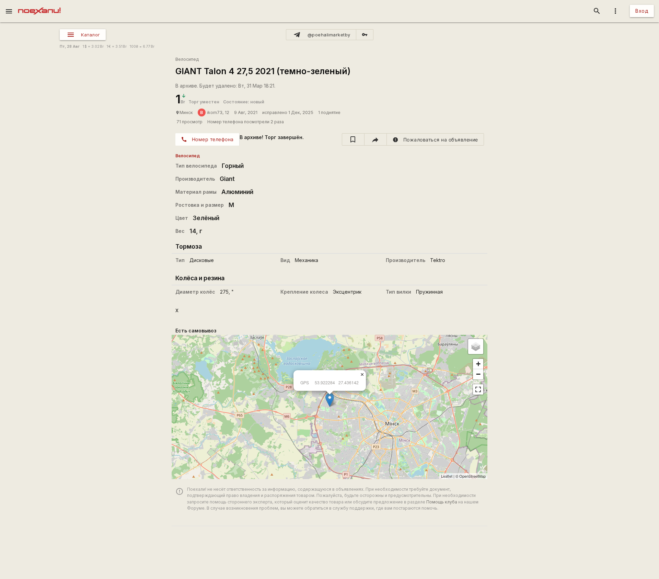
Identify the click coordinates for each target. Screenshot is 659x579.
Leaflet (446, 476)
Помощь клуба (441, 501)
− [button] (478, 374)
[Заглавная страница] (39, 5)
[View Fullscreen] (478, 389)
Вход (641, 11)
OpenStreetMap (472, 476)
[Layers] (475, 346)
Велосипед (187, 59)
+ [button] (478, 364)
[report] (435, 139)
